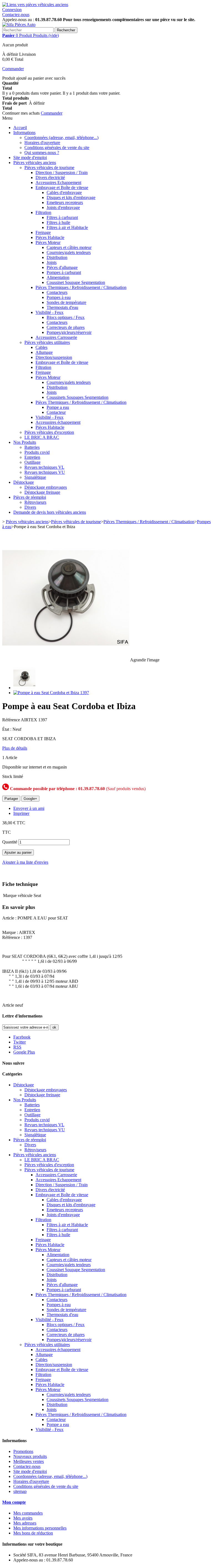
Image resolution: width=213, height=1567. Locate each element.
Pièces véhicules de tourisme (49, 167)
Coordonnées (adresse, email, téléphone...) (61, 137)
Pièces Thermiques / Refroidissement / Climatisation (81, 287)
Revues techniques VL (44, 467)
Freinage (43, 232)
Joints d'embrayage (63, 207)
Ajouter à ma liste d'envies (25, 862)
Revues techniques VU (44, 472)
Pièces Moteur (48, 242)
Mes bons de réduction (33, 1533)
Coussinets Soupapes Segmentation (77, 397)
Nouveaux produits (30, 1456)
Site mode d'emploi (30, 157)
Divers (30, 507)
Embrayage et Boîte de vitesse (62, 187)
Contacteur (56, 412)
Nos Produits (24, 442)
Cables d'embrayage (64, 192)
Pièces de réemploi (29, 497)
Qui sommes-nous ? (41, 152)
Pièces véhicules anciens (34, 162)
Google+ (30, 799)
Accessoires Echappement (58, 182)
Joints (52, 262)
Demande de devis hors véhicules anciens (49, 512)
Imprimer (21, 813)
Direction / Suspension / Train (62, 172)
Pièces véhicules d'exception (49, 432)
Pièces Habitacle (50, 237)
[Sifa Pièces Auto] (19, 24)
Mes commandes (28, 1513)
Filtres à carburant (62, 217)
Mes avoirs (22, 1518)
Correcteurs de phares (66, 327)
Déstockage (23, 482)
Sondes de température (66, 302)
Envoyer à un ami (28, 808)
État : (7, 729)
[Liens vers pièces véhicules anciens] (35, 4)
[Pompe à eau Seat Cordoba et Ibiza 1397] (24, 687)
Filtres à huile (58, 222)
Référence (11, 719)
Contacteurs (57, 292)
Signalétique (35, 477)
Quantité (9, 842)
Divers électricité (50, 177)
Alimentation (58, 277)
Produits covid (37, 452)
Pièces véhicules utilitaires (47, 342)
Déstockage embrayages (45, 487)
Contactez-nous (15, 14)
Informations (24, 132)
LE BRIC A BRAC (41, 437)
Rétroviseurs (35, 502)
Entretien (32, 457)
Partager (11, 799)
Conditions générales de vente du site (56, 147)
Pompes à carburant (64, 272)
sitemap (20, 1491)
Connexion (12, 9)
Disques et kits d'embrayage (71, 197)
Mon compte (14, 1502)
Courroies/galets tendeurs (69, 252)
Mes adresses (24, 1523)
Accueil (20, 127)
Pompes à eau (59, 297)
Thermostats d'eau (62, 307)
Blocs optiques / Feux (66, 317)
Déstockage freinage (42, 492)
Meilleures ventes (28, 1461)
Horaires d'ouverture (42, 142)
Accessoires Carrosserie (56, 337)
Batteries (32, 447)
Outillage (32, 462)
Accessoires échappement (58, 422)
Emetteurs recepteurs (65, 202)
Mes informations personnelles (40, 1528)
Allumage (44, 352)
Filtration (43, 212)
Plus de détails (14, 748)
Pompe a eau (58, 407)
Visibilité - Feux (50, 312)
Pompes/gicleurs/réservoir (69, 332)
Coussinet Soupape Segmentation (76, 282)
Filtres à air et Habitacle (67, 227)
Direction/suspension (54, 357)
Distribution (57, 257)
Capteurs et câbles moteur (69, 247)
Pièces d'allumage (62, 267)
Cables (41, 347)
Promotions (23, 1451)
